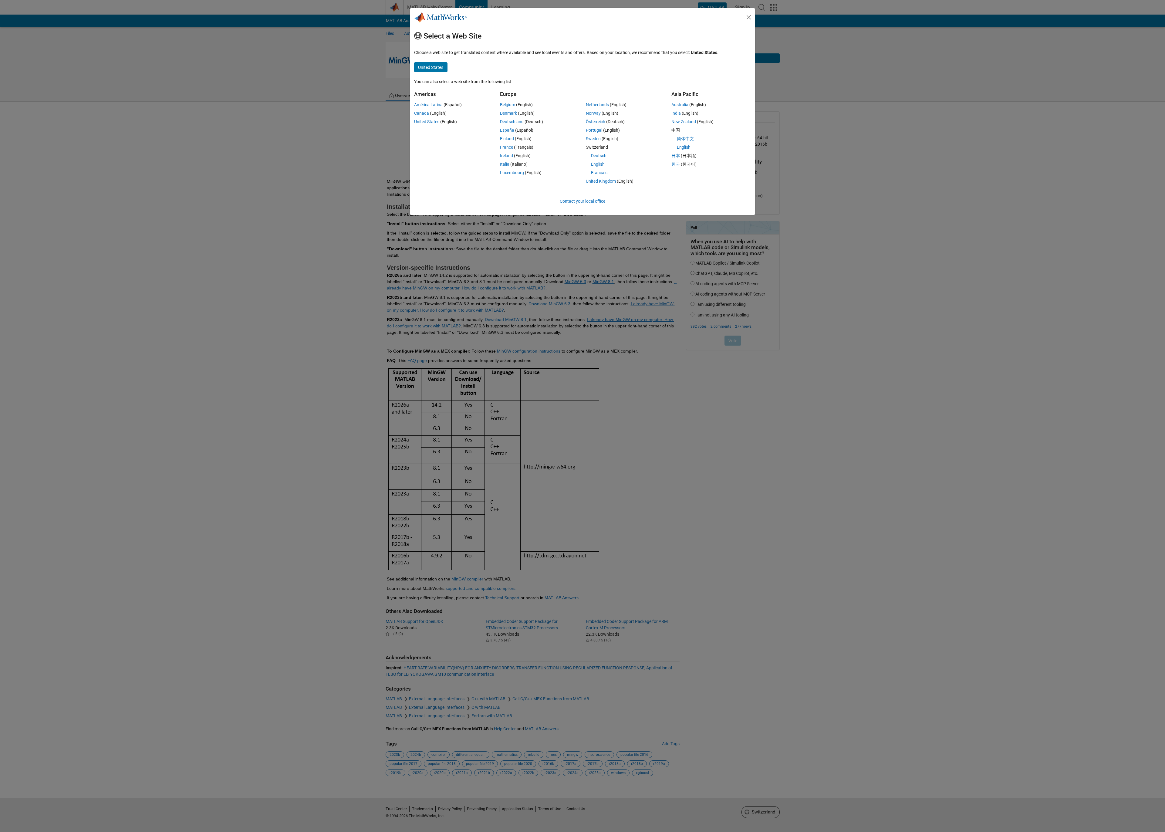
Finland (507, 138)
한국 (675, 164)
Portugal (594, 130)
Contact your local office (582, 201)
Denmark (508, 113)
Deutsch (598, 155)
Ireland (506, 155)
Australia (679, 104)
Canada (421, 113)
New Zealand (683, 121)
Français (599, 172)
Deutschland (512, 121)
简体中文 (685, 138)
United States (426, 121)
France (506, 147)
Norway (593, 113)
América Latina (428, 104)
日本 (675, 155)
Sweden (593, 138)
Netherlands (597, 104)
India (676, 113)
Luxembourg (512, 172)
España (507, 130)
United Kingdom (601, 181)
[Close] (749, 17)
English (598, 164)
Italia (504, 164)
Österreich (595, 121)
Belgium (507, 104)
